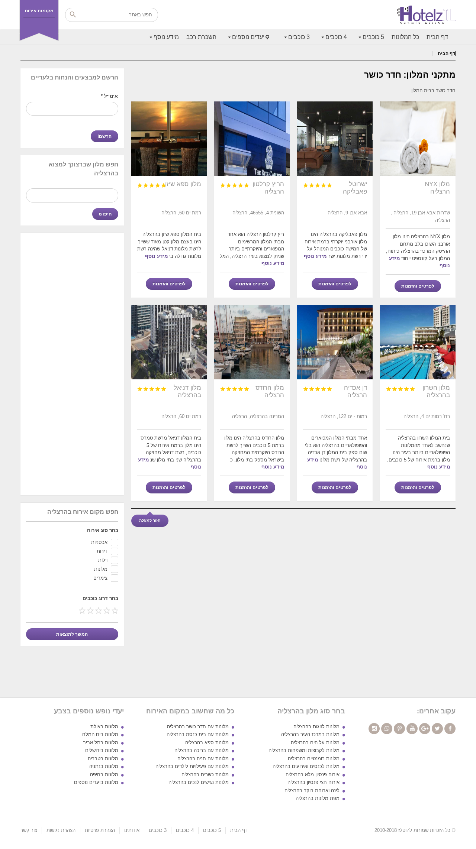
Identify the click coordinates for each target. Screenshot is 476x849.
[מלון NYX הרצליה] (418, 138)
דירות (102, 551)
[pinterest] (399, 728)
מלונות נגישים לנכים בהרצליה (198, 782)
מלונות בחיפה (104, 774)
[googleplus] (424, 728)
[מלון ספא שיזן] (169, 138)
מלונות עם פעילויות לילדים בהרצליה (192, 766)
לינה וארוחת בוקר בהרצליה (312, 790)
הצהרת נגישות (60, 830)
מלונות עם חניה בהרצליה (203, 758)
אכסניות (99, 542)
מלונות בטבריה (103, 758)
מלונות (100, 569)
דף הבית (437, 37)
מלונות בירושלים (101, 750)
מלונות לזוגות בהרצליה (316, 726)
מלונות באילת (104, 726)
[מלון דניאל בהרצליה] (169, 342)
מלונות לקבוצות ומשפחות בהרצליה (304, 750)
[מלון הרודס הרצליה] (252, 342)
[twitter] (437, 728)
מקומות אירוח (39, 10)
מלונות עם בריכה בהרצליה (201, 750)
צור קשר (28, 830)
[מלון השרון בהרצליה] (418, 342)
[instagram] (374, 728)
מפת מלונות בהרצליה (318, 798)
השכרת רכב (201, 37)
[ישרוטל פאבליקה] (335, 138)
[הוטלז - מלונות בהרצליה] (426, 15)
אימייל (109, 96)
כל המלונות (405, 37)
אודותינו (131, 830)
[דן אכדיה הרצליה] (335, 342)
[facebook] (450, 728)
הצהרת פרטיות (100, 830)
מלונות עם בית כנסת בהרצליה (198, 734)
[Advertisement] (72, 363)
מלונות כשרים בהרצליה (205, 774)
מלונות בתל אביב (100, 742)
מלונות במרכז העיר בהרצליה (310, 734)
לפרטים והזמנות (417, 286)
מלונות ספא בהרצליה (207, 742)
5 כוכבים (373, 37)
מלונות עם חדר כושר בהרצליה (198, 726)
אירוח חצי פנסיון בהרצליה (313, 782)
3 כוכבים (299, 37)
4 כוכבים (336, 37)
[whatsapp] (386, 728)
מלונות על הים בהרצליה (315, 742)
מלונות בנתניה (103, 766)
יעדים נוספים (248, 37)
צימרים (100, 578)
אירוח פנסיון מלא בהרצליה (313, 774)
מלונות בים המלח (100, 734)
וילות (102, 560)
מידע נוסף (166, 37)
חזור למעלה (150, 520)
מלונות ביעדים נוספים (96, 782)
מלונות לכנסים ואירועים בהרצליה (306, 766)
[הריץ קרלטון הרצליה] (252, 138)
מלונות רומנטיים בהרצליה (314, 758)
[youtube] (412, 728)
